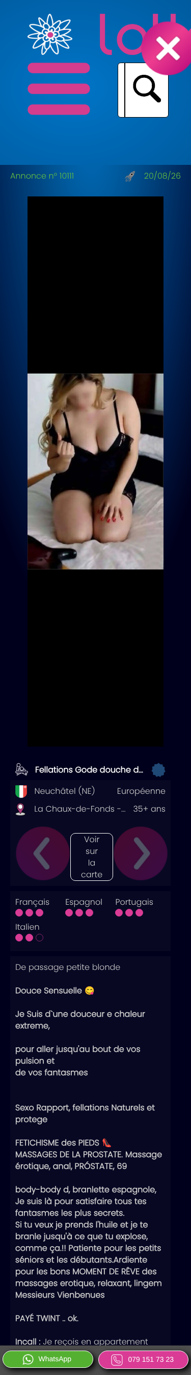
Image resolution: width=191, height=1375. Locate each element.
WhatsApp (55, 1359)
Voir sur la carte (91, 857)
